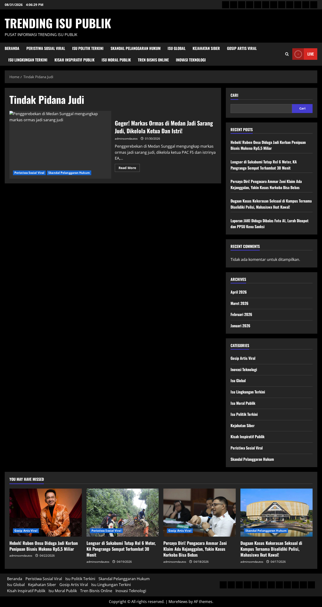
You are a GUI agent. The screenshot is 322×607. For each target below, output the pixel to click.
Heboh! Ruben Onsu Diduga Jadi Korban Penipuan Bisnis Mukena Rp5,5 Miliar (268, 145)
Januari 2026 (240, 325)
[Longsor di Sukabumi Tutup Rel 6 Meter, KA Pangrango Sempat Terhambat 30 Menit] (123, 513)
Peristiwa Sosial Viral (45, 48)
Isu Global (177, 48)
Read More (129, 168)
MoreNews (178, 601)
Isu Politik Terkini (87, 48)
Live (310, 54)
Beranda (12, 48)
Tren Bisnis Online (153, 60)
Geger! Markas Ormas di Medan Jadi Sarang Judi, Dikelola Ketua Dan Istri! (60, 145)
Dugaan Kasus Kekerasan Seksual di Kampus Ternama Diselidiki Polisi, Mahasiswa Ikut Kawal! (271, 204)
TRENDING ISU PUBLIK (58, 23)
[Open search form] (287, 54)
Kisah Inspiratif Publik (74, 60)
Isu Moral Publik (116, 60)
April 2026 (239, 292)
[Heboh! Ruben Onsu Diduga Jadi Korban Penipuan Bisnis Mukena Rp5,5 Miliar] (45, 513)
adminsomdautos (126, 139)
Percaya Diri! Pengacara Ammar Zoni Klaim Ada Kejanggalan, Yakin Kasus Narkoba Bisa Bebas (266, 184)
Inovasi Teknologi (191, 60)
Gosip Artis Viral (242, 48)
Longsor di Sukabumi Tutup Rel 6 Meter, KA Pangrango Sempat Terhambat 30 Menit (264, 165)
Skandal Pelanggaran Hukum (136, 48)
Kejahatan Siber (206, 48)
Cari (234, 95)
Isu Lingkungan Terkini (27, 60)
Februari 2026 (241, 314)
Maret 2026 (239, 303)
